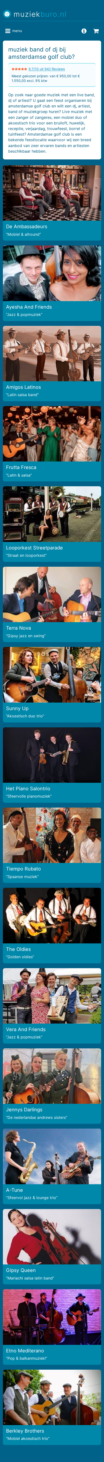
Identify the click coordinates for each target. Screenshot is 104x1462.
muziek (40, 14)
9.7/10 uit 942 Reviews (47, 69)
